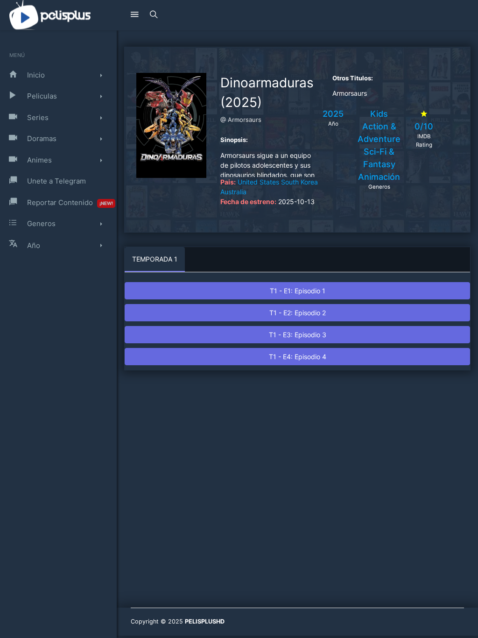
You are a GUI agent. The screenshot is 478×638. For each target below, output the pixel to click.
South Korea (299, 182)
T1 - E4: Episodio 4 (297, 357)
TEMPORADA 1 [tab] (154, 259)
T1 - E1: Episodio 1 (297, 291)
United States (258, 182)
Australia (233, 192)
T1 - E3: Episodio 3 (297, 335)
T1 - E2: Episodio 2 (297, 313)
